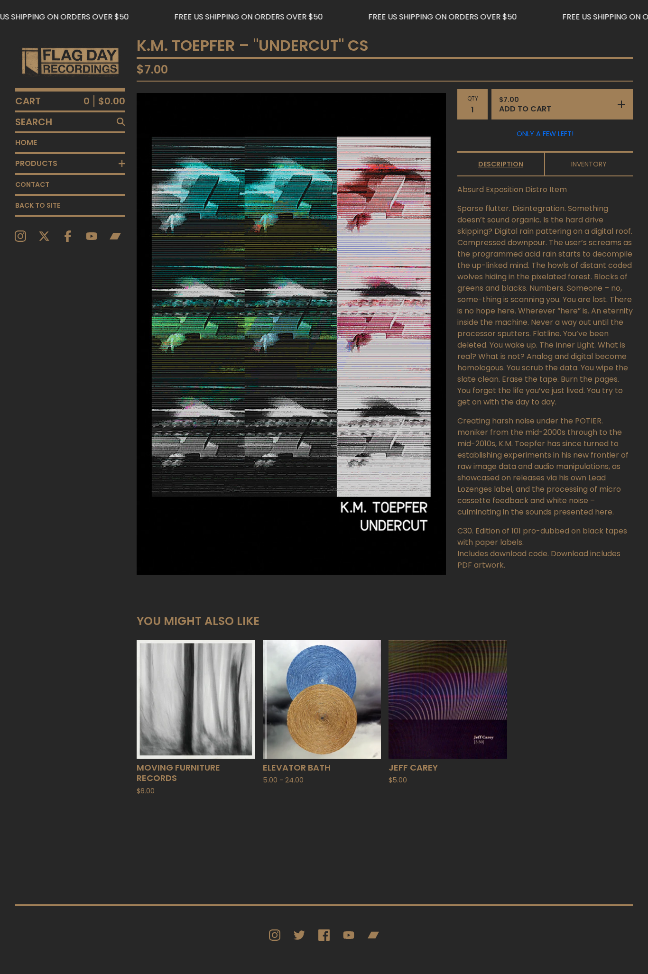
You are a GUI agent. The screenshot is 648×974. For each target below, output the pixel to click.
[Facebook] (68, 236)
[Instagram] (20, 236)
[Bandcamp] (115, 236)
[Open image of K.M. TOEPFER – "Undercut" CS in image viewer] (291, 334)
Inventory (589, 164)
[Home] (70, 61)
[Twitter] (299, 935)
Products (36, 163)
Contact (32, 184)
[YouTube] (92, 236)
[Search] (121, 121)
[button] (324, 17)
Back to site (37, 205)
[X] (44, 236)
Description (500, 164)
